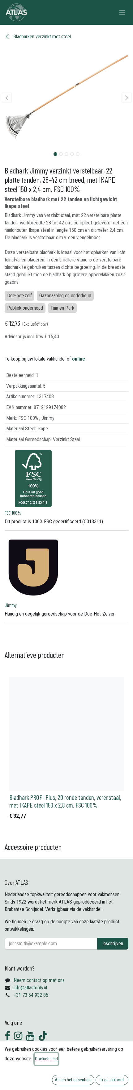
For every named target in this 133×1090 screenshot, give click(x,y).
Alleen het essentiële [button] (73, 1079)
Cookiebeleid (46, 1058)
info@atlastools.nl (30, 988)
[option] (66, 749)
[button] (6, 97)
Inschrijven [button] (112, 943)
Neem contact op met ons (39, 980)
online (78, 359)
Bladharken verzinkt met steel (41, 37)
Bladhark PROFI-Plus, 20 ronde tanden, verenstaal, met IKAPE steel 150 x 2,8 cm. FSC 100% (65, 801)
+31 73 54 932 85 (31, 995)
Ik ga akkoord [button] (112, 1079)
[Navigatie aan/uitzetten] (122, 12)
